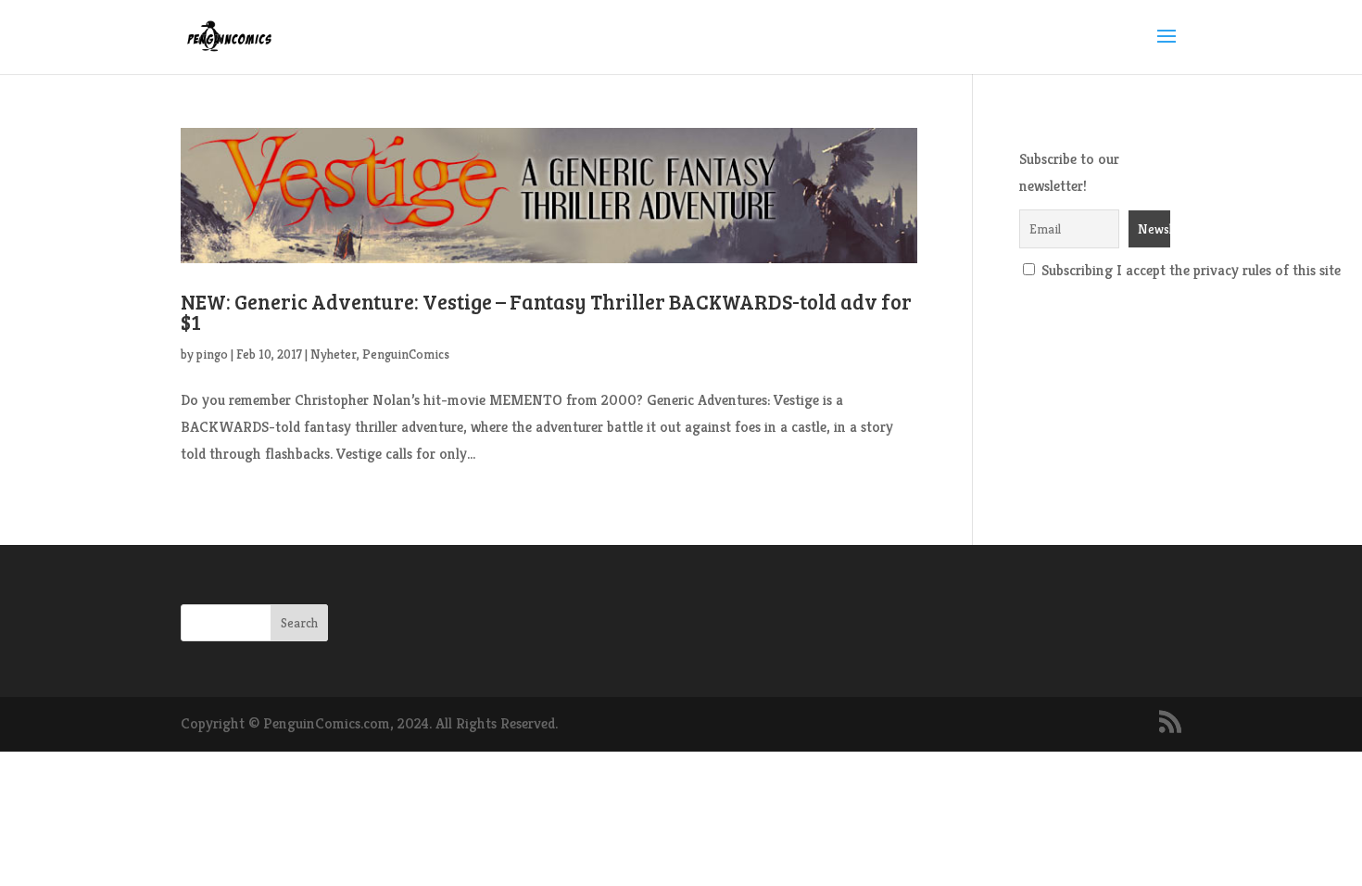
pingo (212, 354)
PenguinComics (405, 354)
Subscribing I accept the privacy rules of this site (1189, 270)
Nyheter (333, 354)
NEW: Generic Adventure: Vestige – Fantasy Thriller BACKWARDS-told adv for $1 (546, 311)
